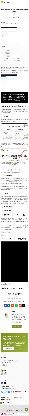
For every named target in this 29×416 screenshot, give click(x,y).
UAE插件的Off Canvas (13, 69)
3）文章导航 (7, 54)
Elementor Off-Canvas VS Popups (11, 63)
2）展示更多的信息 (8, 52)
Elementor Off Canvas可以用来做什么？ (12, 49)
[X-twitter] (5, 384)
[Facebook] (2, 384)
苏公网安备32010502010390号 (15, 411)
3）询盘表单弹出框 (8, 55)
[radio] (9, 299)
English (10, 414)
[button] (5, 306)
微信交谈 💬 (16, 326)
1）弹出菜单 (7, 51)
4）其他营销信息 (8, 57)
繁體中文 (7, 414)
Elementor (22, 17)
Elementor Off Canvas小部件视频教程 (12, 61)
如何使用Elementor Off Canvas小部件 (12, 59)
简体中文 (3, 414)
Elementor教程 (12, 17)
